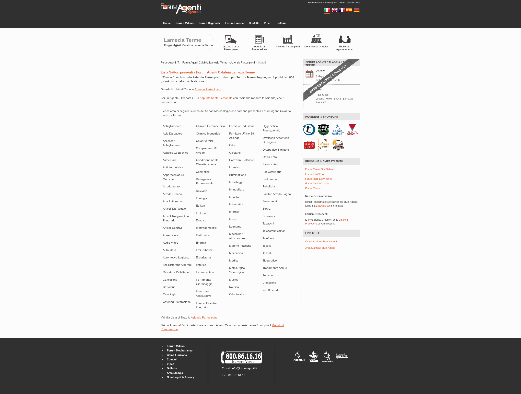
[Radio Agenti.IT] (323, 129)
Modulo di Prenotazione (259, 48)
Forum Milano (185, 23)
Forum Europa (234, 23)
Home (167, 23)
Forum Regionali (209, 23)
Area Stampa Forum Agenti (320, 247)
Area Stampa (175, 372)
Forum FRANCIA (314, 174)
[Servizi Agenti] (352, 129)
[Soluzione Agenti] (309, 145)
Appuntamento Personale (216, 98)
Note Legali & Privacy (180, 377)
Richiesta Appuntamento (344, 48)
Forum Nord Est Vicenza (318, 179)
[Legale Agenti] (338, 129)
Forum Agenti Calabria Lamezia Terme (188, 45)
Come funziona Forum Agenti (321, 241)
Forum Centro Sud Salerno (320, 169)
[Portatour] (309, 129)
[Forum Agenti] (181, 13)
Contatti (254, 23)
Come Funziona (177, 355)
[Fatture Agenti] (323, 145)
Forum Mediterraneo (180, 350)
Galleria (281, 23)
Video (267, 23)
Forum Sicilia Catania (317, 183)
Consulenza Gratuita (316, 46)
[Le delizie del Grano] (338, 145)
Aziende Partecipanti (288, 46)
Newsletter (324, 205)
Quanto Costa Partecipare (231, 48)
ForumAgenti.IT (170, 62)
